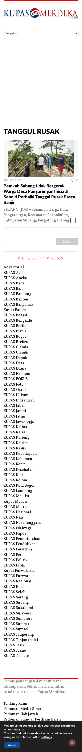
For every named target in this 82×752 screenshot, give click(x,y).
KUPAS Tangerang (19, 634)
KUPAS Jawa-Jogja (19, 421)
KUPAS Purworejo (19, 576)
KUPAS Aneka (15, 278)
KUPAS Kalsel (15, 432)
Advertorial (14, 267)
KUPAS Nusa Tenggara (22, 522)
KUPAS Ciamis (16, 347)
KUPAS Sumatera (18, 618)
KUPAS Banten (16, 299)
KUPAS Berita (15, 326)
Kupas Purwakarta (19, 570)
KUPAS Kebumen (18, 459)
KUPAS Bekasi (15, 315)
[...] (73, 220)
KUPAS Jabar (14, 405)
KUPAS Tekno (15, 650)
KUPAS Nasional (17, 512)
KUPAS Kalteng (16, 437)
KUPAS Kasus (15, 448)
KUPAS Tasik (14, 645)
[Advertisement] (41, 79)
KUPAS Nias (14, 517)
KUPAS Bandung (17, 294)
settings (46, 737)
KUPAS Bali (13, 288)
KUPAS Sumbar (16, 624)
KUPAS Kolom (15, 480)
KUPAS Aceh (14, 273)
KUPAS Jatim (14, 416)
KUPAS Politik (16, 560)
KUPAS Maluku (16, 496)
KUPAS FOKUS (16, 379)
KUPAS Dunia (15, 368)
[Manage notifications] (72, 742)
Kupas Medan (15, 501)
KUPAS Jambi (15, 411)
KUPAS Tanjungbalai (21, 640)
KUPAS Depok (15, 358)
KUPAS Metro (15, 507)
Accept (12, 745)
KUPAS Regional (17, 581)
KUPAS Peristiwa (18, 549)
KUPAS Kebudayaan (20, 453)
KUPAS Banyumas (18, 304)
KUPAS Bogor (15, 336)
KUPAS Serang (16, 597)
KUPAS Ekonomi (18, 374)
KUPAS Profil (14, 565)
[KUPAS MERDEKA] (41, 16)
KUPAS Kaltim (16, 443)
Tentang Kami (15, 703)
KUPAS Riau (14, 587)
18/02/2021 (13, 180)
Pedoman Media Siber (22, 709)
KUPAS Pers (13, 555)
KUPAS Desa (14, 363)
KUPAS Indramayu (19, 400)
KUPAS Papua (15, 533)
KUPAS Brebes (16, 342)
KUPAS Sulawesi (17, 613)
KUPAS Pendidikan (20, 544)
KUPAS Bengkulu (18, 320)
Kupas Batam (15, 310)
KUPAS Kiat (13, 475)
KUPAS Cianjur (16, 352)
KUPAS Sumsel (16, 629)
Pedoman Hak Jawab (21, 714)
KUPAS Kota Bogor (19, 485)
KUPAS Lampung (18, 491)
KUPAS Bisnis (15, 331)
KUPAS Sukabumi (18, 608)
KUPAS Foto (14, 384)
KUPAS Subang (16, 602)
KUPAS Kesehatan (19, 469)
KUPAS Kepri (14, 464)
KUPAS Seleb (14, 592)
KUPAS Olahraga (18, 528)
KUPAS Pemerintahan (22, 539)
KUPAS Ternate (16, 656)
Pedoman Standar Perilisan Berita (33, 719)
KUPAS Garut (15, 390)
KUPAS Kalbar (16, 427)
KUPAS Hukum (16, 395)
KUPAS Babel (15, 283)
